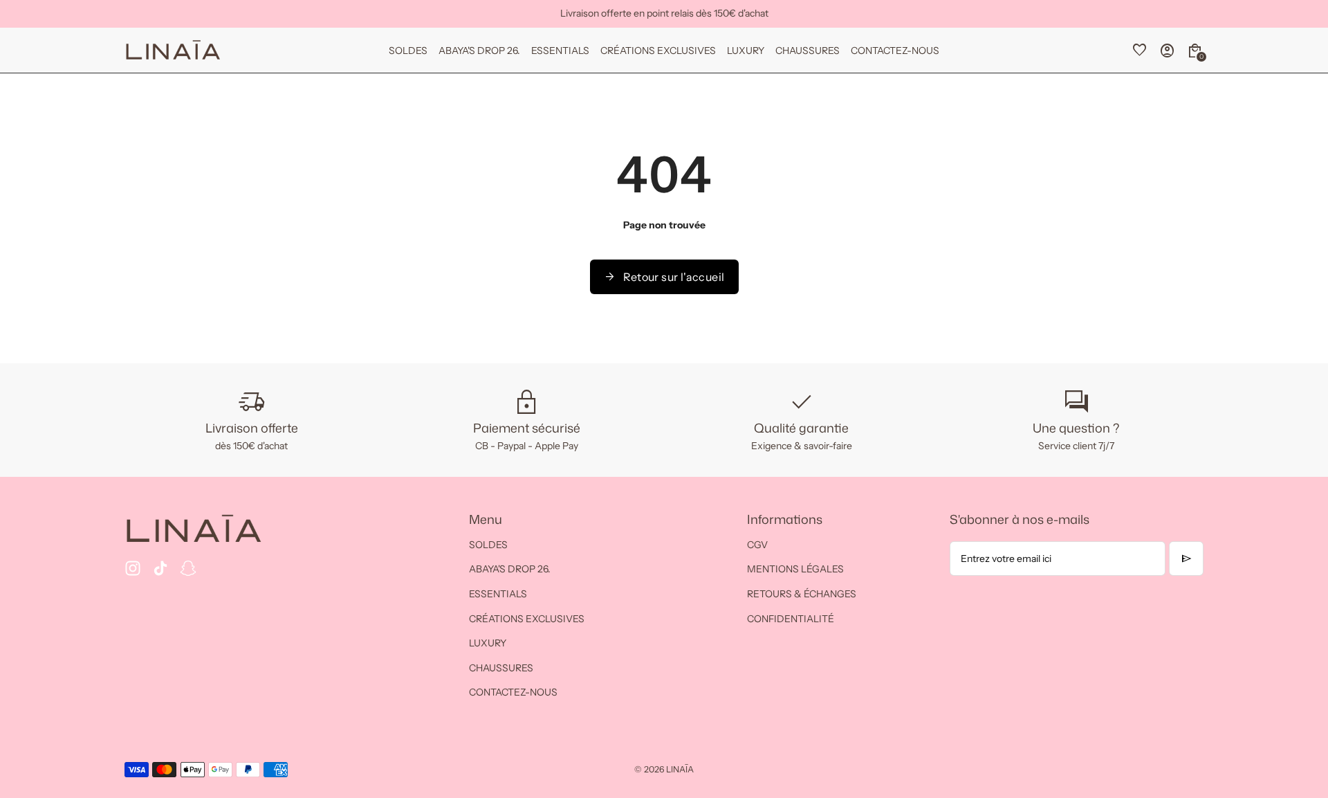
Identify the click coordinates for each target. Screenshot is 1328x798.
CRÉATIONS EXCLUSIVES (526, 619)
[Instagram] (132, 568)
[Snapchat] (188, 568)
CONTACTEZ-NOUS (513, 692)
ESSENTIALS (498, 594)
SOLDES (488, 544)
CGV (757, 544)
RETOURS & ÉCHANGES (801, 594)
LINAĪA (680, 769)
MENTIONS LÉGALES (795, 569)
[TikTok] (160, 568)
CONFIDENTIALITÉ (790, 619)
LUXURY (487, 643)
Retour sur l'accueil (664, 276)
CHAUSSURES (501, 668)
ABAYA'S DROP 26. (510, 569)
